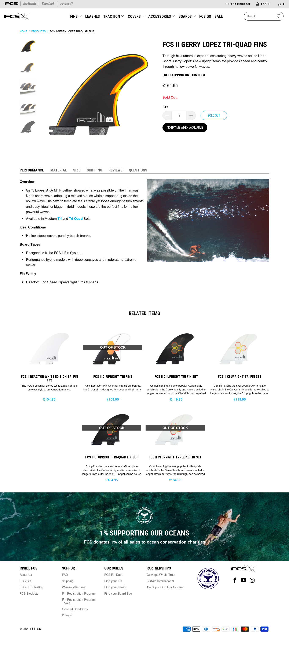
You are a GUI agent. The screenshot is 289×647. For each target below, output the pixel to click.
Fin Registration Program (79, 593)
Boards (186, 16)
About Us (26, 574)
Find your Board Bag (118, 593)
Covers (135, 16)
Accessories (160, 16)
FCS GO (205, 16)
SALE (219, 16)
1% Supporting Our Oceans (165, 587)
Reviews (115, 170)
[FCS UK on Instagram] (252, 580)
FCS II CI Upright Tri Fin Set (176, 348)
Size (76, 170)
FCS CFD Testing (31, 587)
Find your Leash (115, 587)
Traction (112, 16)
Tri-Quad (75, 218)
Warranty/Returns (73, 587)
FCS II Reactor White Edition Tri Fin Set (49, 348)
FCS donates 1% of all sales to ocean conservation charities (144, 542)
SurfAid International (160, 581)
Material (58, 170)
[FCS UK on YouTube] (243, 580)
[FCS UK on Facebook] (235, 580)
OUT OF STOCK (113, 347)
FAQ (65, 574)
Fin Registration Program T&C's (79, 601)
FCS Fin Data (113, 574)
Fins (74, 16)
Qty (165, 107)
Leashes (92, 16)
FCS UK (35, 629)
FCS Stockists (29, 593)
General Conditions (75, 609)
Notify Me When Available (185, 127)
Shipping (94, 170)
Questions (138, 170)
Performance (32, 170)
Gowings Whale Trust (161, 574)
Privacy (67, 615)
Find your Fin (113, 581)
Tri (59, 218)
